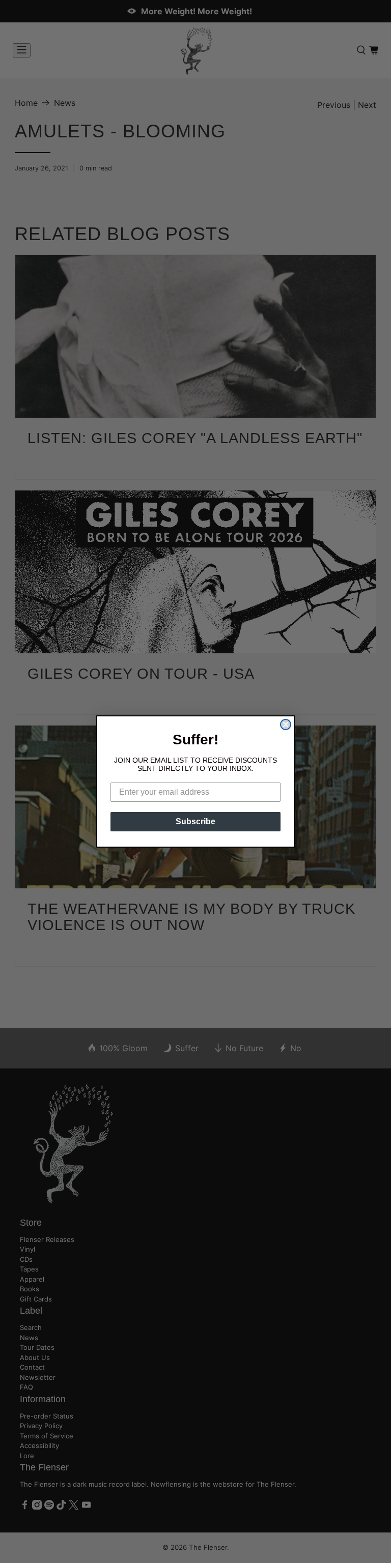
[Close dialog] (286, 724)
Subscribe (195, 821)
